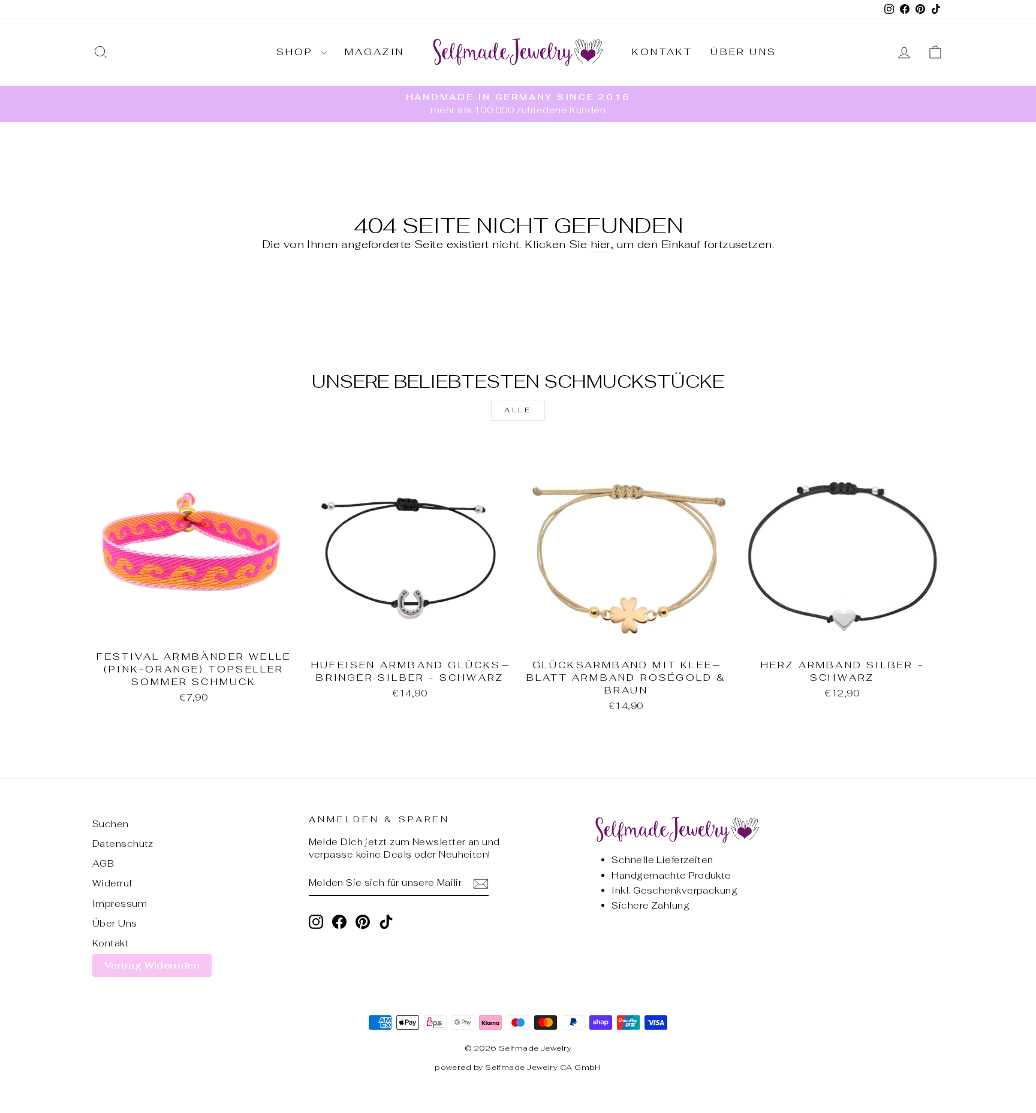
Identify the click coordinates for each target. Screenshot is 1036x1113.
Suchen (110, 824)
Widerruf (112, 883)
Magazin (374, 52)
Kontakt (662, 52)
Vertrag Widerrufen (152, 965)
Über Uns (743, 52)
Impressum (119, 903)
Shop (297, 52)
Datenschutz (122, 843)
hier (601, 244)
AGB (103, 863)
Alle (517, 410)
